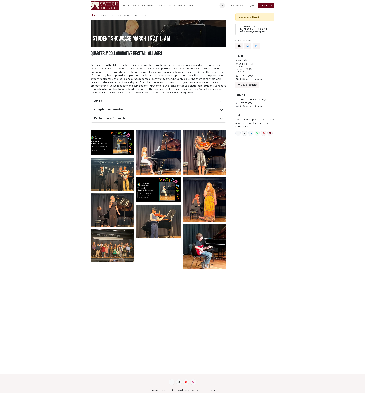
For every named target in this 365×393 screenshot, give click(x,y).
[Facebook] (238, 133)
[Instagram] (193, 382)
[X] (244, 133)
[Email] (270, 133)
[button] (222, 5)
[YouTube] (186, 382)
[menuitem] (126, 5)
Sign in (251, 5)
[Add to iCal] (239, 46)
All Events (96, 15)
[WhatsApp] (257, 133)
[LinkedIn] (251, 133)
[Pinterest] (263, 133)
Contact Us (266, 5)
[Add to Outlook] (247, 46)
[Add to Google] (256, 46)
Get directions (248, 84)
